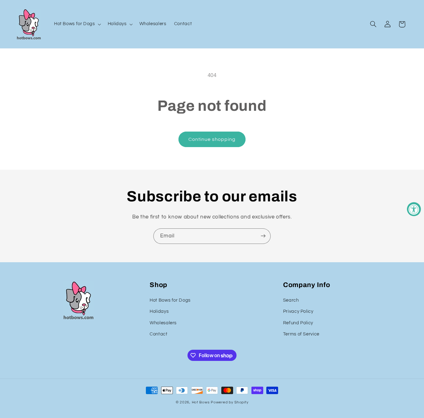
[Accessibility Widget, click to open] (414, 209)
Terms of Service (301, 334)
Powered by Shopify (229, 402)
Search (291, 300)
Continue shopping (212, 139)
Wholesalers (163, 323)
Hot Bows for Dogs (170, 300)
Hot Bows (201, 402)
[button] (77, 24)
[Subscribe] (263, 236)
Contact (158, 334)
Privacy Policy (298, 311)
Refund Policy (298, 323)
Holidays (159, 311)
